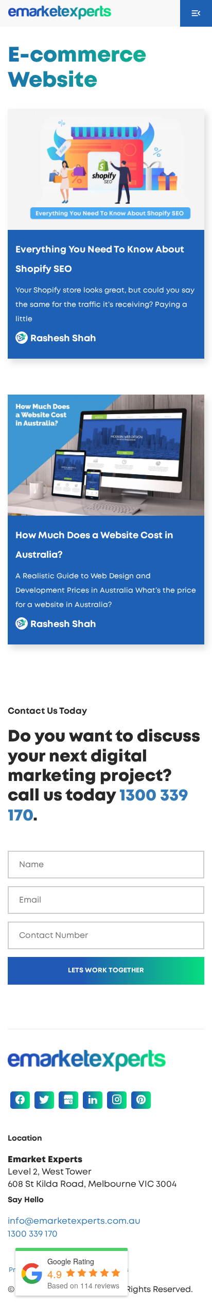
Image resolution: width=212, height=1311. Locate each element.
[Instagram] (117, 1100)
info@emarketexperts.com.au (74, 1221)
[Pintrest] (141, 1100)
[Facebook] (20, 1100)
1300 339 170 (33, 1233)
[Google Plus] (68, 1100)
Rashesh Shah (59, 339)
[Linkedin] (92, 1100)
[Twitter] (44, 1100)
